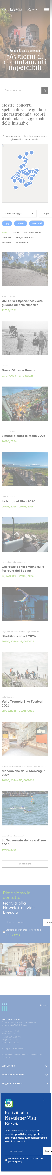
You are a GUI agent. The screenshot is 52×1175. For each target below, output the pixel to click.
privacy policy (15, 1161)
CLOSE (44, 1099)
